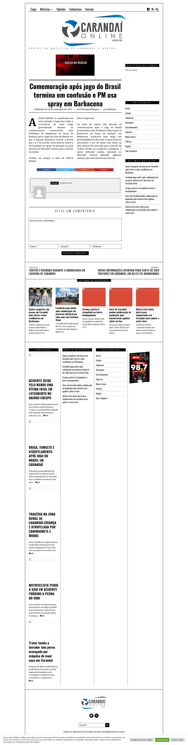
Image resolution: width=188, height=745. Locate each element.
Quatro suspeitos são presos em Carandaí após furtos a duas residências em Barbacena (141, 169)
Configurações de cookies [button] (141, 740)
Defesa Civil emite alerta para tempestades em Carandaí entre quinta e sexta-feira (141, 209)
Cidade (128, 113)
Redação (112, 109)
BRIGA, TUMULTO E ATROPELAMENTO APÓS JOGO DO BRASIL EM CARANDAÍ (41, 456)
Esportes (128, 132)
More (45, 415)
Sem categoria (131, 151)
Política (128, 141)
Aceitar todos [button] (162, 740)
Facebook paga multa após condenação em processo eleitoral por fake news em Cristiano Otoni (141, 180)
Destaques (85, 109)
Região (95, 109)
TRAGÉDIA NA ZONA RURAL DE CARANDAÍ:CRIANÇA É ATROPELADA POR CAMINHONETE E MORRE (42, 525)
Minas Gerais (130, 136)
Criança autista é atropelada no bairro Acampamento (92, 312)
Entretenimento (131, 127)
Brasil (127, 108)
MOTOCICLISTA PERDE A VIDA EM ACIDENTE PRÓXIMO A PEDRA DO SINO (43, 592)
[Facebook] (148, 9)
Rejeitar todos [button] (177, 740)
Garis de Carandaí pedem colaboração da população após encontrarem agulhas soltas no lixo (141, 199)
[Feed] (153, 9)
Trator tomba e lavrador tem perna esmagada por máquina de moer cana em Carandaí (42, 651)
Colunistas (129, 117)
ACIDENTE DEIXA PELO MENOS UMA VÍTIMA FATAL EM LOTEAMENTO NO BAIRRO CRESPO (41, 389)
